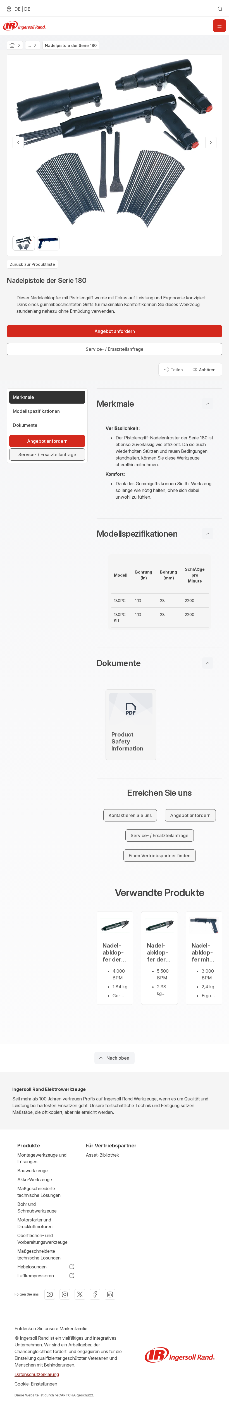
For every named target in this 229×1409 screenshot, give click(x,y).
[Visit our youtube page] (49, 1294)
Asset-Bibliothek (102, 1155)
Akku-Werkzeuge (34, 1179)
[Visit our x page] (80, 1294)
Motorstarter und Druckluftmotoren (35, 1223)
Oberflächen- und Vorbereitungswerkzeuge (42, 1239)
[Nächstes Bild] (210, 142)
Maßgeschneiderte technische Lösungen (39, 1192)
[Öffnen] (219, 25)
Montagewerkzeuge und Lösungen (41, 1158)
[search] (220, 9)
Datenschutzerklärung (37, 1374)
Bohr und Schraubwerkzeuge (37, 1207)
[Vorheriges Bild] (18, 142)
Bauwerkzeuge (32, 1170)
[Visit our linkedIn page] (110, 1294)
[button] (159, 404)
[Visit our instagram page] (64, 1294)
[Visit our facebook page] (95, 1294)
